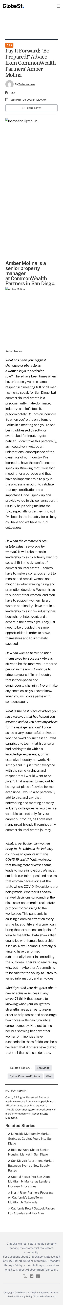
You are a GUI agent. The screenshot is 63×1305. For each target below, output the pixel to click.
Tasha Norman (26, 84)
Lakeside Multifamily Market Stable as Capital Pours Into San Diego (30, 1138)
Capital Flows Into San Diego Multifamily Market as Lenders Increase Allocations (29, 1181)
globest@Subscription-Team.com (36, 1269)
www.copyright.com (43, 1101)
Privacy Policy (24, 1296)
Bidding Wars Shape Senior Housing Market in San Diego (28, 1152)
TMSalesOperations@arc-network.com (28, 1109)
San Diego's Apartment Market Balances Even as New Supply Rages (31, 1165)
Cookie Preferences (45, 1296)
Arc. (25, 1292)
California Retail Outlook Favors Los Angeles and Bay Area (31, 1211)
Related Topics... (20, 1067)
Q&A (9, 45)
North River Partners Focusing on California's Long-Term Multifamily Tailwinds (30, 1197)
